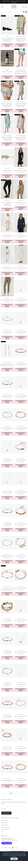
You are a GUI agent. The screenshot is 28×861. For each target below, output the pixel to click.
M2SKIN (7, 69)
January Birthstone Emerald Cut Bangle (7, 396)
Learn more (13, 856)
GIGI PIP (7, 168)
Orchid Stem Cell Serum (7, 71)
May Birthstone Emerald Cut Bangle (7, 652)
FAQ (2, 831)
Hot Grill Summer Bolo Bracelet (20, 524)
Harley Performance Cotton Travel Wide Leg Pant (7, 236)
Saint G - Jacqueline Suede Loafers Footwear (7, 38)
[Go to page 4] (25, 791)
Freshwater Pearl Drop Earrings (7, 364)
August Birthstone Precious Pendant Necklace (20, 332)
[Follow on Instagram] (5, 847)
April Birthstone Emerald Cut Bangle (7, 332)
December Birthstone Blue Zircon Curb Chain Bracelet (21, 428)
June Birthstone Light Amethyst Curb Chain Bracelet (21, 716)
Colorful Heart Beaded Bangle (20, 588)
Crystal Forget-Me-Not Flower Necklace (20, 652)
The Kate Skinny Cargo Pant (7, 300)
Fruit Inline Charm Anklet (7, 588)
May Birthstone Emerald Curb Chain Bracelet (7, 684)
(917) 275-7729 (8, 838)
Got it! (14, 859)
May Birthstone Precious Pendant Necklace (7, 460)
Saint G (7, 36)
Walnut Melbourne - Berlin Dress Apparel (7, 137)
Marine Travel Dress (21, 170)
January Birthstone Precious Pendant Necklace (20, 748)
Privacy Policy (4, 825)
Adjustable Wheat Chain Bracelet (7, 748)
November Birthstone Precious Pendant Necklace (21, 492)
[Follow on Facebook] (2, 847)
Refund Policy (4, 822)
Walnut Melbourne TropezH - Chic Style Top (21, 38)
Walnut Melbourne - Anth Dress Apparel (20, 137)
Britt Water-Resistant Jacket (21, 236)
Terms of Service (5, 827)
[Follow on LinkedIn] (16, 847)
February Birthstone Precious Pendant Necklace (21, 396)
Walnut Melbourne (20, 36)
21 (22, 791)
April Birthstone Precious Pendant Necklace (21, 684)
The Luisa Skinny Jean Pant (7, 202)
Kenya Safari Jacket (20, 202)
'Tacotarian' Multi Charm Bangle (21, 556)
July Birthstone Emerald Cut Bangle (7, 524)
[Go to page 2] (2, 791)
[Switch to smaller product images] (26, 11)
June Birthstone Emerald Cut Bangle (7, 716)
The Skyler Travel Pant (20, 268)
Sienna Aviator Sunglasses (7, 170)
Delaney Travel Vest (7, 268)
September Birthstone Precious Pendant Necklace (21, 620)
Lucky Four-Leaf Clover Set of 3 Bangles (7, 620)
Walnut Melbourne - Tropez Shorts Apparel (20, 71)
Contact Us (4, 820)
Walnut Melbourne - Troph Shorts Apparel (7, 103)
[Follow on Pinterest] (9, 847)
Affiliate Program (5, 829)
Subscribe (6, 813)
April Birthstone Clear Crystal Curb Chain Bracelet (7, 428)
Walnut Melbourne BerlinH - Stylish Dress (20, 103)
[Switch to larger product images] (23, 11)
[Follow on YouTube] (12, 847)
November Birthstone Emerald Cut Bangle (7, 780)
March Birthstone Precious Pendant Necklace (7, 492)
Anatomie (21, 168)
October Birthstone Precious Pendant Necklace (20, 300)
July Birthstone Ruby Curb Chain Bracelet (21, 780)
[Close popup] (26, 850)
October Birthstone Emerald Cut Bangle (20, 364)
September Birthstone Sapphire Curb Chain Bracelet (7, 556)
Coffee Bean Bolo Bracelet (21, 460)
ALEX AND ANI (21, 298)
